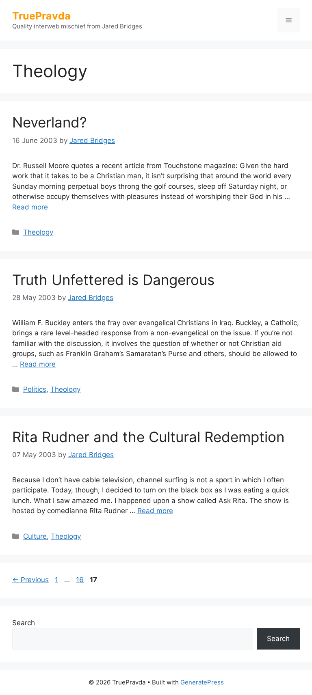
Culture (35, 536)
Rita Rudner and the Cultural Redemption (148, 436)
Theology (38, 232)
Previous (30, 580)
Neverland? (49, 122)
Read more (30, 207)
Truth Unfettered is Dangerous (113, 279)
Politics (34, 389)
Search (23, 623)
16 (81, 580)
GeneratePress (202, 682)
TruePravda (41, 16)
